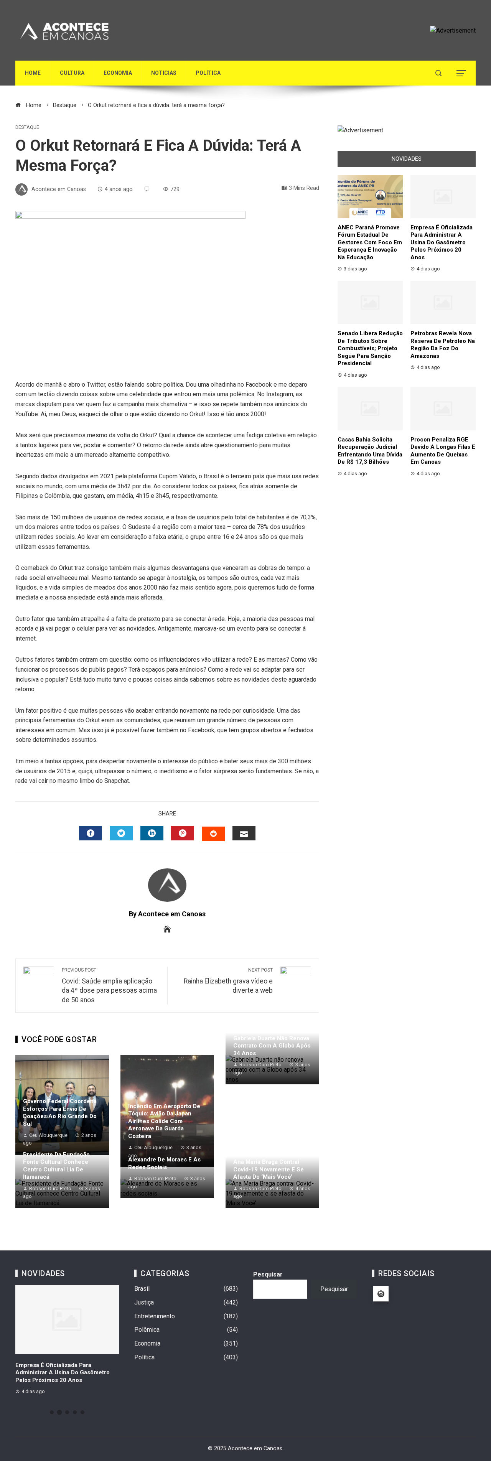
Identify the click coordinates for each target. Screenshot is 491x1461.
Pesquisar (268, 1274)
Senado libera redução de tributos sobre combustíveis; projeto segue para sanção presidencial (370, 348)
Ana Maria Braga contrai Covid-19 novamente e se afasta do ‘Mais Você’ (268, 1169)
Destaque (27, 127)
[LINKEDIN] (151, 833)
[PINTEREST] (182, 833)
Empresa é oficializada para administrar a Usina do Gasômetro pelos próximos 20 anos (441, 242)
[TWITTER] (121, 833)
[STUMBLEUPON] (213, 834)
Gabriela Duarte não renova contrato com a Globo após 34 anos (271, 1046)
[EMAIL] (243, 833)
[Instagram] (381, 1293)
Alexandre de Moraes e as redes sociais (164, 1163)
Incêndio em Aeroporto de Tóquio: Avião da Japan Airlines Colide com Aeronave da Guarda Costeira (164, 1121)
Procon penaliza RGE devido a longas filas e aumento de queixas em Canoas (442, 451)
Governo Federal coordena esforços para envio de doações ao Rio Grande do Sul (60, 1112)
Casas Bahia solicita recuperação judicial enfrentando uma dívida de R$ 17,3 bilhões (370, 451)
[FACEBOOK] (90, 833)
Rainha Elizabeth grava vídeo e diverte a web (228, 981)
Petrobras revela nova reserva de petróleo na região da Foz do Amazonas (442, 344)
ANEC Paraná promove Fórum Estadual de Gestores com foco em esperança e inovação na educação (370, 242)
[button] (52, 1412)
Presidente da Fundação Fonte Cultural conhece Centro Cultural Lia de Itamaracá (56, 1166)
